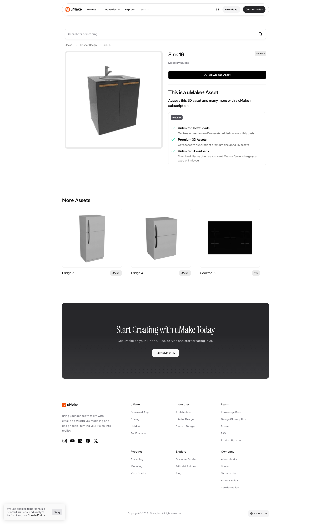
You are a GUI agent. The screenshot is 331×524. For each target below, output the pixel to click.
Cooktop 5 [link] (207, 273)
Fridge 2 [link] (68, 273)
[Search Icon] (165, 34)
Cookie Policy (36, 515)
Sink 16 (107, 44)
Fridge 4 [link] (137, 273)
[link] (92, 238)
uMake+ (69, 44)
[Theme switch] (218, 9)
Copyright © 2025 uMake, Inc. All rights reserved (155, 513)
